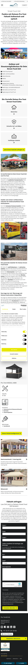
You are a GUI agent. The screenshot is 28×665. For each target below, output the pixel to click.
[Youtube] (2, 627)
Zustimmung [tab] (5, 309)
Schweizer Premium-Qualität (13, 206)
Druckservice (15, 300)
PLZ (3, 554)
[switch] (25, 336)
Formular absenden (9, 608)
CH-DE (24, 5)
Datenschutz (15, 658)
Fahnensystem (10, 271)
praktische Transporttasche (15, 180)
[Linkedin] (11, 627)
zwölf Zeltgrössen (12, 267)
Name (4, 525)
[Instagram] (8, 627)
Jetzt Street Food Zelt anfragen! (13, 149)
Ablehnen (14, 358)
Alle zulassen (14, 349)
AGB (21, 658)
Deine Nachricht (6, 567)
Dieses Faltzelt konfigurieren (10, 433)
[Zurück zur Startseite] (14, 5)
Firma (3, 531)
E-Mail (4, 537)
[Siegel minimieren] (9, 643)
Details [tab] (14, 309)
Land (4, 560)
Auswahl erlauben (14, 354)
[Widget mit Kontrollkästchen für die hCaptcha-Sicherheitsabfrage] (12, 584)
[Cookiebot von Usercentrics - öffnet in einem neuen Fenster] (21, 305)
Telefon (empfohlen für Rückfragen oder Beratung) (12, 544)
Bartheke (10, 279)
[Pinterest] (14, 627)
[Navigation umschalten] (2, 5)
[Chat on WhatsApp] (14, 634)
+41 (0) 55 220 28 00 (10, 631)
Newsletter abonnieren (13, 638)
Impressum (8, 658)
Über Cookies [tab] (23, 309)
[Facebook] (5, 627)
